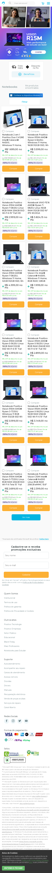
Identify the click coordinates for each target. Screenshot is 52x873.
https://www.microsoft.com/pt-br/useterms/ (32, 810)
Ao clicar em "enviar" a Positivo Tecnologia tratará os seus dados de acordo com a (26, 582)
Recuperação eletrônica (14, 694)
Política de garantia (12, 607)
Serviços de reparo (12, 703)
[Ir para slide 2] (24, 56)
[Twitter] (19, 721)
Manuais (7, 690)
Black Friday (9, 642)
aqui (31, 862)
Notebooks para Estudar (15, 650)
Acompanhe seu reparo (14, 668)
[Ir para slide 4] (30, 56)
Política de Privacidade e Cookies (19, 611)
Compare (9, 131)
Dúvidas (7, 681)
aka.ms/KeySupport (39, 796)
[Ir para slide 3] (27, 56)
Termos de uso (10, 602)
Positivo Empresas (12, 629)
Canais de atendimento (14, 672)
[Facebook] (6, 721)
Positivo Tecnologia (12, 624)
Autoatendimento (12, 664)
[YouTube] (26, 721)
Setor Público (10, 633)
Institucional (9, 598)
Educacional (9, 637)
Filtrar (25, 102)
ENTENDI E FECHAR (13, 868)
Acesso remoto (11, 677)
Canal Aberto (10, 707)
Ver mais (26, 517)
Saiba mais (44, 539)
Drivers (7, 685)
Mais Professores (11, 646)
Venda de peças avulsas (14, 699)
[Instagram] (13, 721)
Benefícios (29, 74)
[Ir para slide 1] (22, 56)
